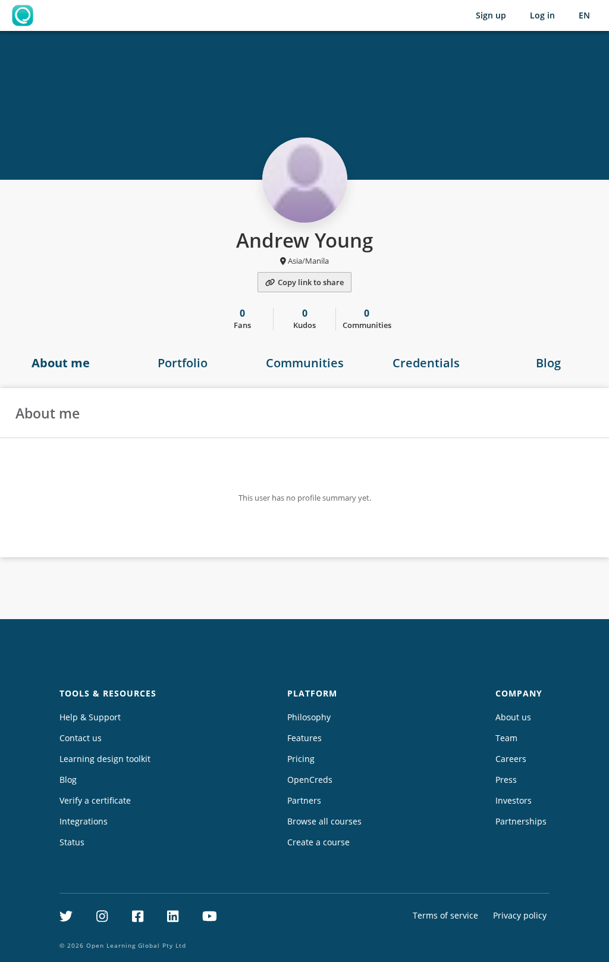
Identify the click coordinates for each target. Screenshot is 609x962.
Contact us (80, 738)
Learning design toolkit (104, 758)
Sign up (491, 15)
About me (61, 363)
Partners (304, 800)
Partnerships (521, 821)
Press (506, 779)
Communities (305, 363)
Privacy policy (520, 915)
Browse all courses (324, 821)
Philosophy (309, 717)
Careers (510, 758)
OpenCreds (309, 779)
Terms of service (445, 915)
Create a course (318, 842)
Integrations (83, 821)
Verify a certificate (95, 800)
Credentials (426, 363)
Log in (542, 15)
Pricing (301, 758)
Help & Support (90, 717)
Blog (548, 363)
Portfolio (183, 363)
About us (513, 717)
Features (304, 738)
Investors (513, 800)
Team (506, 738)
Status (71, 842)
